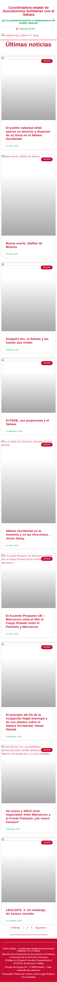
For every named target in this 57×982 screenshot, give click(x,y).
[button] (48, 36)
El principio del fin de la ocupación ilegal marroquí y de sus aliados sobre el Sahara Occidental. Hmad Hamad (26, 722)
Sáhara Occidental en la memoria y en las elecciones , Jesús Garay (28, 534)
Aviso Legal (39, 974)
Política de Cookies (23, 974)
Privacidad (7, 974)
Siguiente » (41, 927)
